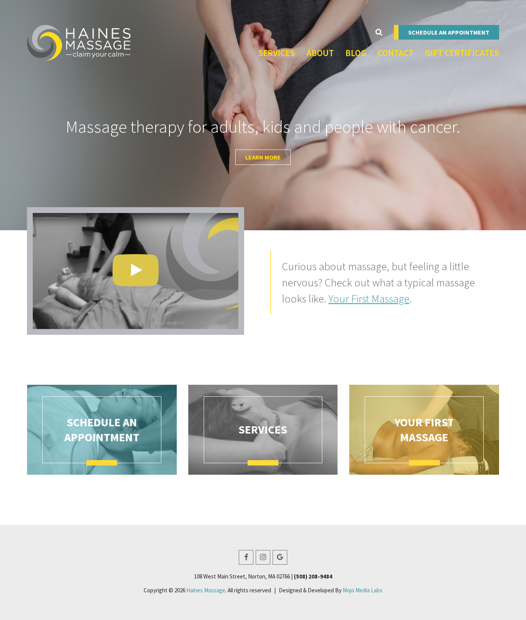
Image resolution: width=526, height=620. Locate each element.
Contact (396, 52)
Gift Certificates (462, 52)
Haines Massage (205, 590)
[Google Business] (280, 557)
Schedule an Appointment (448, 32)
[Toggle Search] (379, 32)
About (320, 52)
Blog (355, 52)
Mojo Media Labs (362, 590)
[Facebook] (246, 557)
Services (276, 52)
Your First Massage (368, 299)
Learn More (263, 157)
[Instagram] (263, 557)
